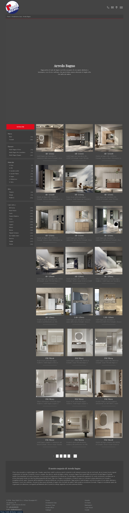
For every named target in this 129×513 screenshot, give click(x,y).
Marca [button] (10, 134)
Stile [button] (9, 189)
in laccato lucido (14, 171)
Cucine (48, 500)
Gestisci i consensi (17, 512)
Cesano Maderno (14, 216)
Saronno (11, 238)
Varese (11, 244)
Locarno (11, 222)
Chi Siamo (88, 503)
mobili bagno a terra (15, 149)
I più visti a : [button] (12, 205)
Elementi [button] (11, 147)
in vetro (11, 182)
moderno (11, 198)
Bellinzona (12, 208)
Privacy (3, 512)
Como (10, 219)
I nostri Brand (89, 507)
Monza (11, 230)
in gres (11, 165)
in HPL (11, 168)
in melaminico (13, 179)
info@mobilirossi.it (16, 509)
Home (8, 16)
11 (75, 456)
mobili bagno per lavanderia (17, 152)
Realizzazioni (88, 505)
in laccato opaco (14, 174)
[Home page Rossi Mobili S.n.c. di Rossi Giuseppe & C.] (12, 7)
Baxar (10, 137)
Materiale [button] (11, 162)
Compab (11, 139)
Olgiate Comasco (14, 233)
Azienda (87, 500)
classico (11, 192)
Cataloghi (48, 510)
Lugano (11, 224)
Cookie (7, 512)
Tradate (11, 241)
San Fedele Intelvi (14, 236)
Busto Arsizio (12, 210)
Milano (11, 227)
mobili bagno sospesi (15, 155)
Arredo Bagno (27, 16)
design (11, 195)
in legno (11, 176)
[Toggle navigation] (121, 7)
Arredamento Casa (17, 16)
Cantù (10, 213)
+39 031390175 (13, 507)
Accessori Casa (50, 505)
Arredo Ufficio (50, 507)
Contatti (87, 510)
